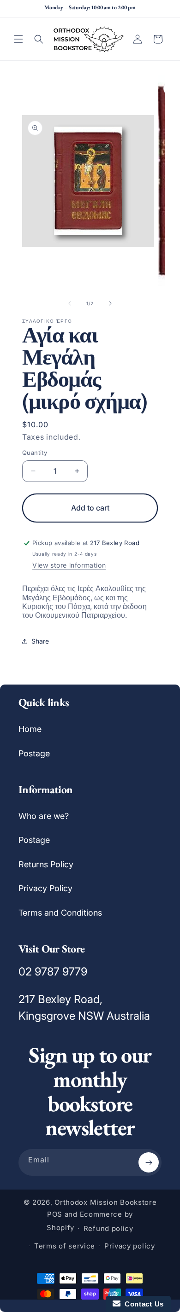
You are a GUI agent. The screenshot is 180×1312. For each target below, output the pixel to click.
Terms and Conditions (60, 912)
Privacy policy (129, 1246)
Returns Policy (45, 864)
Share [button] (40, 641)
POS (54, 1214)
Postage (34, 753)
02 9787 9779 (52, 971)
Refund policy (108, 1228)
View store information (69, 565)
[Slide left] (70, 303)
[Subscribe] (148, 1162)
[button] (18, 39)
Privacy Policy (45, 888)
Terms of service (64, 1246)
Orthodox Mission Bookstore (105, 1202)
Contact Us (142, 1304)
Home (30, 729)
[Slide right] (110, 303)
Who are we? (43, 816)
